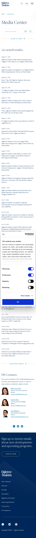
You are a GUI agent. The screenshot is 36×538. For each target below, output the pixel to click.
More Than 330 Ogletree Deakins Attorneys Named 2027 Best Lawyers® (16, 81)
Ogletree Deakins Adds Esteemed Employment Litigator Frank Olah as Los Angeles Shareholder (17, 61)
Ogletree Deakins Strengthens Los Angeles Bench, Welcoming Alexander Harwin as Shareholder (18, 71)
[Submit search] (31, 31)
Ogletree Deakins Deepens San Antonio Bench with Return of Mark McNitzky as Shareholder (17, 101)
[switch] (31, 275)
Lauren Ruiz (15, 400)
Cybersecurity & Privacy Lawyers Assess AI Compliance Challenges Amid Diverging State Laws (18, 342)
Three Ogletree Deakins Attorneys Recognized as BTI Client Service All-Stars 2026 (17, 112)
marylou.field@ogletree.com (19, 394)
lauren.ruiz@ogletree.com (18, 405)
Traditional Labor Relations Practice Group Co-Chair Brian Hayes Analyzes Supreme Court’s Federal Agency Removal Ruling (17, 331)
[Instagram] (16, 524)
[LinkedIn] (9, 524)
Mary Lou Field (16, 388)
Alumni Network (6, 482)
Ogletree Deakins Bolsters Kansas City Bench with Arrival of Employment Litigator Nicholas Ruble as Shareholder (18, 168)
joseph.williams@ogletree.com (19, 417)
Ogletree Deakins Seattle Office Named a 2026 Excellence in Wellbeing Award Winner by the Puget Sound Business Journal (17, 229)
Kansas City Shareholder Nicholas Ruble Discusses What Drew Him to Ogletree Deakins (18, 132)
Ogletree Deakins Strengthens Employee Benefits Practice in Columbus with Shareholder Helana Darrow (18, 180)
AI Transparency (6, 510)
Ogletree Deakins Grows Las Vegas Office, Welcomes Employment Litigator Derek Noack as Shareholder (17, 143)
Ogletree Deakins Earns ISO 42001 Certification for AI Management (17, 308)
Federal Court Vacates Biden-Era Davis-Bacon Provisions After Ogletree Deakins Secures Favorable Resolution (16, 354)
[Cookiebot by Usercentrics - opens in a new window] (25, 234)
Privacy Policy (5, 506)
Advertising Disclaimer (8, 502)
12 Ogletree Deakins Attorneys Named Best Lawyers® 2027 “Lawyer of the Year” (16, 91)
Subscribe (4, 486)
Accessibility (5, 494)
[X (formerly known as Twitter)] (3, 524)
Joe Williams (15, 411)
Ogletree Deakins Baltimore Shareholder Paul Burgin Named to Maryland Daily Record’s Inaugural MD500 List (16, 192)
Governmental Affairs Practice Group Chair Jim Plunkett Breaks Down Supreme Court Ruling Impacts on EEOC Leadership (17, 319)
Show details (25, 295)
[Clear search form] (25, 31)
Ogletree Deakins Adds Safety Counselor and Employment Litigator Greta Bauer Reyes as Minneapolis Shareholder (16, 156)
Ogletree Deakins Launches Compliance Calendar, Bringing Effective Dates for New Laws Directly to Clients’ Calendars (18, 217)
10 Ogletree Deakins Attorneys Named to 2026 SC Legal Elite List (18, 122)
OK (18, 302)
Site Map (4, 490)
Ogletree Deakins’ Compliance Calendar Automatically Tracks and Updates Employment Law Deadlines (17, 205)
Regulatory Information (8, 498)
